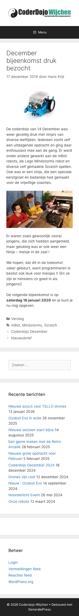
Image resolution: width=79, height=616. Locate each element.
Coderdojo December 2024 (31, 465)
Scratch (50, 325)
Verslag (17, 319)
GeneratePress (39, 609)
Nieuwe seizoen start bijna (31, 430)
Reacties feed (20, 575)
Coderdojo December (29, 331)
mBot (15, 325)
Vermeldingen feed (24, 569)
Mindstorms (32, 325)
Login (13, 562)
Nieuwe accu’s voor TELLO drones (37, 406)
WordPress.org (20, 582)
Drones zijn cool (21, 477)
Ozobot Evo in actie (24, 418)
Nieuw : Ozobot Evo (25, 483)
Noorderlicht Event (24, 495)
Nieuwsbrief (21, 338)
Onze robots (18, 501)
